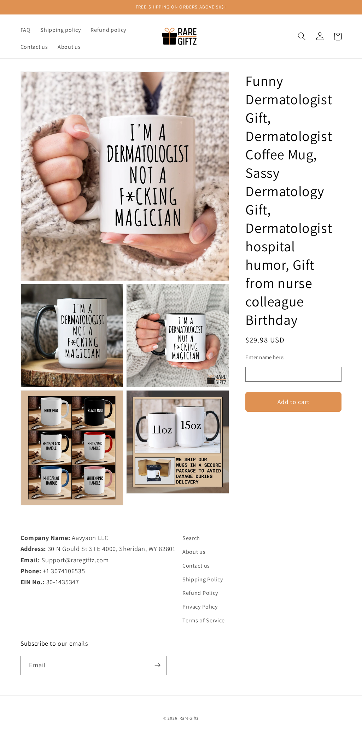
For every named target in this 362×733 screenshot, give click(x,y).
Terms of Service (203, 620)
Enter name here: (265, 357)
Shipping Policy (202, 579)
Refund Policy (200, 593)
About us (194, 552)
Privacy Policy (200, 606)
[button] (302, 37)
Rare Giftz (189, 718)
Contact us (196, 565)
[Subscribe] (157, 665)
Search (191, 538)
